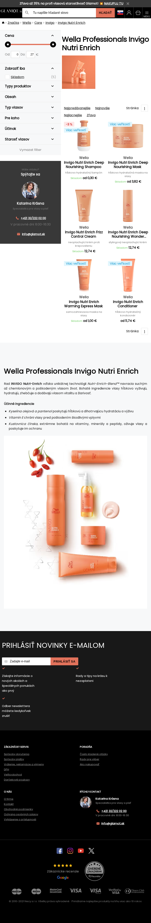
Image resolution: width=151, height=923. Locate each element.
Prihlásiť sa (64, 661)
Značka (13, 22)
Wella (26, 22)
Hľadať (105, 12)
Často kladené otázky (94, 754)
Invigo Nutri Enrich (71, 22)
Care (38, 22)
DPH (6, 769)
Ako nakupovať (89, 764)
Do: (23, 54)
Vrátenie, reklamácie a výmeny (24, 764)
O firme (8, 799)
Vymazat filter (30, 150)
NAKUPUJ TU (113, 3)
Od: (8, 54)
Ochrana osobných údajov (21, 814)
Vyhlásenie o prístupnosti (20, 819)
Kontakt (9, 804)
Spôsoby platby (14, 759)
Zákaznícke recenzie (63, 871)
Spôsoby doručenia (16, 754)
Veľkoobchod (13, 774)
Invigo (49, 22)
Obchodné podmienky (18, 809)
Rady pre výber (89, 759)
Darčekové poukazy (17, 780)
